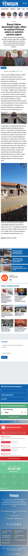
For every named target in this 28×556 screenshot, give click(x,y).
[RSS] (20, 524)
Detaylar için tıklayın (14, 417)
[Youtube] (18, 524)
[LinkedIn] (15, 524)
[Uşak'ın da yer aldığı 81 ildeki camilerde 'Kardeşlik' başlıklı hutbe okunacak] (7, 322)
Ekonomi (14, 549)
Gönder (4, 357)
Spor (23, 9)
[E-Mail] (10, 280)
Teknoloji (19, 549)
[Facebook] (7, 524)
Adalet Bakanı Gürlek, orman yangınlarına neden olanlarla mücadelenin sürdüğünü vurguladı (20, 299)
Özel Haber (19, 548)
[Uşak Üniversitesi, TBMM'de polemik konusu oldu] (21, 308)
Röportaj (9, 549)
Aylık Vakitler (5, 488)
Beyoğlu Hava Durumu (19, 532)
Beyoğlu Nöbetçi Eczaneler (7, 532)
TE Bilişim (17, 553)
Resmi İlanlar (4, 9)
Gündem (12, 9)
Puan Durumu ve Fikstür (19, 536)
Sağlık (18, 9)
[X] (10, 524)
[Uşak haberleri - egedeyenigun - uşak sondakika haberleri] (10, 3)
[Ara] (23, 3)
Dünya (11, 548)
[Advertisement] (14, 373)
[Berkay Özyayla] (4, 277)
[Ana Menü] (25, 3)
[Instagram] (13, 524)
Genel (14, 21)
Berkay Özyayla (9, 71)
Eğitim (24, 548)
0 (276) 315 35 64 (6, 442)
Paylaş (4, 67)
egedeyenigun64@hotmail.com (14, 518)
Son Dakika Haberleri (21, 540)
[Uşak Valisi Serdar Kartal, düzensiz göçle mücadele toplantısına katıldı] (7, 308)
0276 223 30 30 (15, 515)
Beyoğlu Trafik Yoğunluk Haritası (6, 536)
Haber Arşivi (7, 542)
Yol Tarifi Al (15, 442)
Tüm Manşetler (7, 540)
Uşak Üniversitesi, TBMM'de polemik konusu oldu (19, 314)
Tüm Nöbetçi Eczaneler (14, 458)
